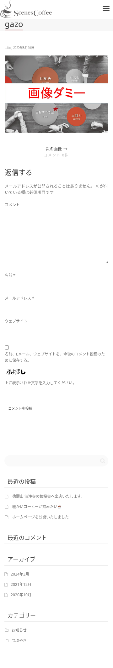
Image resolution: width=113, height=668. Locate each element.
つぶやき (19, 640)
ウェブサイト (16, 321)
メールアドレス (18, 298)
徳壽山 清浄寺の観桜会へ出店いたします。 (48, 496)
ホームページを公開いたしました (40, 517)
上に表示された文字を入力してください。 (40, 383)
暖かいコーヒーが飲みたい (34, 506)
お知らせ (19, 630)
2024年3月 (20, 574)
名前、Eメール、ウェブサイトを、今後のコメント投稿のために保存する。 (55, 357)
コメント (12, 205)
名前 (8, 275)
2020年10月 (21, 594)
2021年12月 (21, 584)
